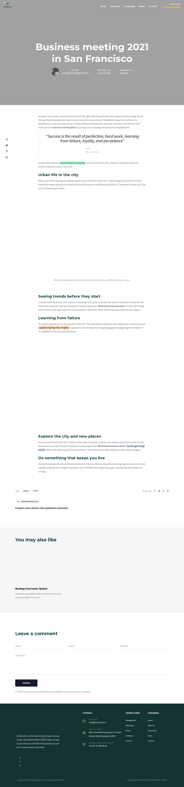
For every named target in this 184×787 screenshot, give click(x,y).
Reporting (130, 725)
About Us (115, 6)
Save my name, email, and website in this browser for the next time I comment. (54, 691)
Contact (153, 6)
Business (124, 73)
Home (103, 6)
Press (128, 730)
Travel (35, 491)
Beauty (25, 491)
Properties (129, 6)
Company (129, 736)
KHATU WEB (60, 780)
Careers (129, 740)
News (142, 6)
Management (131, 720)
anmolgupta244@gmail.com (75, 72)
